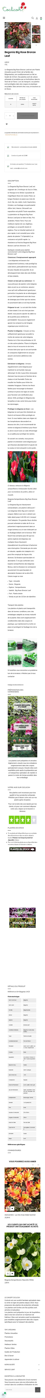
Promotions (9, 1337)
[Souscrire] (37, 1389)
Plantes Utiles (10, 1348)
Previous (36, 23)
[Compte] (37, 18)
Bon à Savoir (9, 1356)
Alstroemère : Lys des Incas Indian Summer (20, 1215)
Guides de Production (12, 1352)
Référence (12, 992)
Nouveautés (9, 1341)
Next (36, 45)
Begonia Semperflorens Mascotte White (19, 1280)
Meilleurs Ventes (11, 1344)
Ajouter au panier (27, 115)
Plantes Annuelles (11, 1333)
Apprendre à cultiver (12, 1359)
